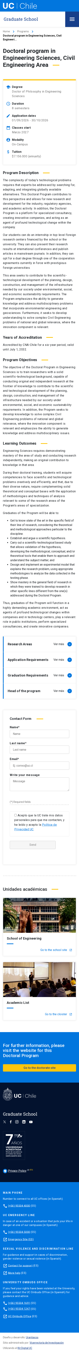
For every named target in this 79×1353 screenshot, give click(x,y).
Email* (14, 759)
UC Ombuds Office (19, 1316)
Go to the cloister (58, 1014)
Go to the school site (56, 950)
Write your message (25, 775)
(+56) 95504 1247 (19, 1308)
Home (6, 31)
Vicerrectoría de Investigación (47, 1342)
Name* (15, 727)
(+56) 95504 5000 (19, 1231)
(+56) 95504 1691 (19, 1302)
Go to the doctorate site (39, 1068)
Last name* (18, 743)
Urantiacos (32, 1337)
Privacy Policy (15, 1171)
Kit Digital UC (25, 1348)
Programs (23, 31)
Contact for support (20, 1265)
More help (14, 1272)
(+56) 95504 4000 (19, 1205)
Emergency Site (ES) (21, 1239)
